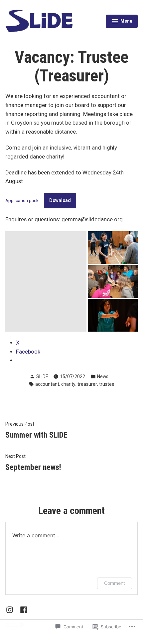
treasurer (87, 384)
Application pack (22, 200)
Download (60, 200)
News (102, 376)
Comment (114, 583)
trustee (106, 384)
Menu (122, 22)
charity (68, 384)
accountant (47, 384)
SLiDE (42, 376)
